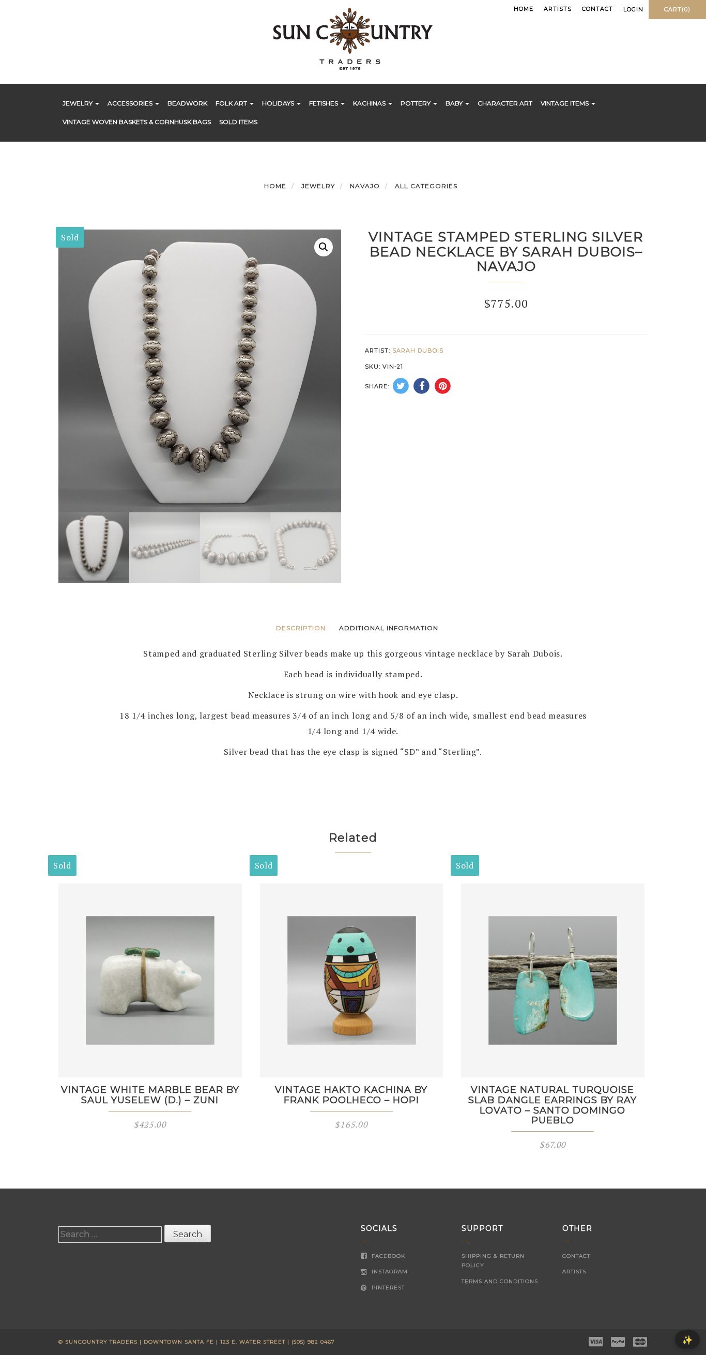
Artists (558, 8)
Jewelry (78, 103)
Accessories (131, 103)
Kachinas (370, 103)
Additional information (388, 628)
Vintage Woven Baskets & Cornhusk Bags (137, 122)
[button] (323, 247)
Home (523, 8)
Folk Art (232, 103)
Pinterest (387, 1287)
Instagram (389, 1271)
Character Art (505, 103)
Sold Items (238, 122)
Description (301, 628)
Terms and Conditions (500, 1281)
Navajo (365, 186)
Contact (597, 8)
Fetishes (324, 103)
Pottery (416, 103)
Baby (455, 103)
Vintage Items (565, 103)
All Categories (426, 186)
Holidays (279, 103)
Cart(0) (677, 9)
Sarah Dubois (417, 350)
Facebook (387, 1256)
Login (633, 9)
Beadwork (187, 103)
